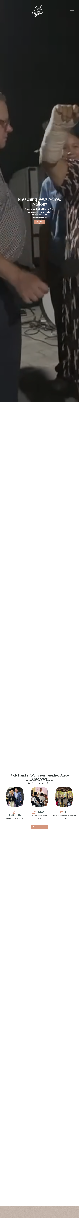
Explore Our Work (39, 827)
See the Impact (39, 222)
